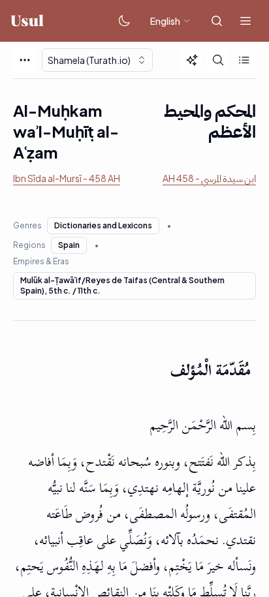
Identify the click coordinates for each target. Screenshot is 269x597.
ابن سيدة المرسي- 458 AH (209, 178)
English (165, 21)
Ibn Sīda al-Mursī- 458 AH (66, 178)
